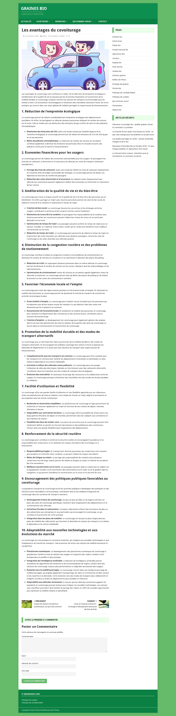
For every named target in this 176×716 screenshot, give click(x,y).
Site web (25, 670)
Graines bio (116, 71)
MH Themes (55, 710)
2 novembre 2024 (32, 36)
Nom (24, 655)
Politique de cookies (120, 96)
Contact (102, 21)
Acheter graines (119, 75)
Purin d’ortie (117, 66)
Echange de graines (120, 84)
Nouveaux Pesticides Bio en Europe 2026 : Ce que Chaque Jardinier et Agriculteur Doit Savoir (133, 147)
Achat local (117, 41)
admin (44, 36)
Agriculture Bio (118, 53)
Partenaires (117, 105)
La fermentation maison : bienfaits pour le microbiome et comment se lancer (130, 154)
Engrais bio (116, 62)
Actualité (26, 21)
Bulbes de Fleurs (119, 79)
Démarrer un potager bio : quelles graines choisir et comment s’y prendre (132, 126)
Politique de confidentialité (123, 92)
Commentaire (27, 636)
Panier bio (116, 45)
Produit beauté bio (120, 49)
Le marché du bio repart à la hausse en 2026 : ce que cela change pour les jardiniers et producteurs (133, 133)
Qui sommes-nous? (82, 21)
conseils (62, 36)
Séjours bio (116, 109)
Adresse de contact (30, 663)
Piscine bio (116, 88)
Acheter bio (42, 21)
